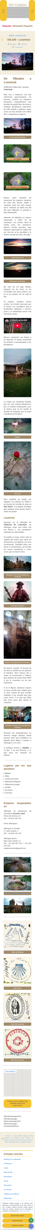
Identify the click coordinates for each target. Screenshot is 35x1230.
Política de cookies (24, 1211)
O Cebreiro (8, 1189)
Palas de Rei (8, 1172)
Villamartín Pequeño (25, 1142)
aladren (14, 44)
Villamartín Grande (13, 1142)
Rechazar (17, 1221)
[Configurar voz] (31, 1220)
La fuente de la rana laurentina (17, 893)
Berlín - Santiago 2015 (17, 35)
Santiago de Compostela (12, 1159)
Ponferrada (7, 1198)
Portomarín (8, 1176)
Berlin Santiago (23, 1136)
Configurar (17, 1225)
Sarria (6, 1181)
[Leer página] (31, 1226)
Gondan (12, 1140)
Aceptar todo (17, 1216)
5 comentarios (19, 47)
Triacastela (7, 1185)
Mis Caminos (17, 4)
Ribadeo (23, 1140)
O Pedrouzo (8, 1163)
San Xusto (30, 1140)
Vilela (6, 1142)
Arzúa (6, 1168)
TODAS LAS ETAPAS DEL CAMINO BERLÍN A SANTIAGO (17, 1103)
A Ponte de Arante (10, 1136)
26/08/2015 (24, 44)
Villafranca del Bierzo (11, 1194)
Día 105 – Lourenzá (18, 39)
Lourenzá (18, 1140)
